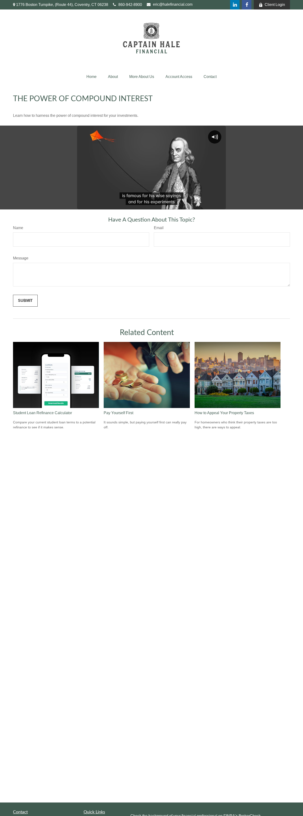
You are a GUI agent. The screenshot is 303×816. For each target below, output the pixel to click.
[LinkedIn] (235, 4)
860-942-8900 (130, 5)
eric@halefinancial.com (172, 4)
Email (159, 228)
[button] (91, 77)
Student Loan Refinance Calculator (42, 413)
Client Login (275, 5)
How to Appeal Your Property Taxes (224, 413)
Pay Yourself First (118, 413)
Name (18, 228)
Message (20, 258)
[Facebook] (246, 4)
